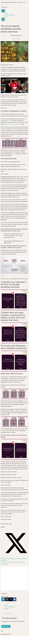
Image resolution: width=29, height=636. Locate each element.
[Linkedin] (3, 599)
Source (2, 276)
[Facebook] (14, 599)
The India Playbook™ (9, 15)
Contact (6, 16)
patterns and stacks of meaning (11, 124)
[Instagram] (7, 599)
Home (6, 13)
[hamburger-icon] (3, 10)
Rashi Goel (4, 7)
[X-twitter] (11, 599)
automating (10, 120)
